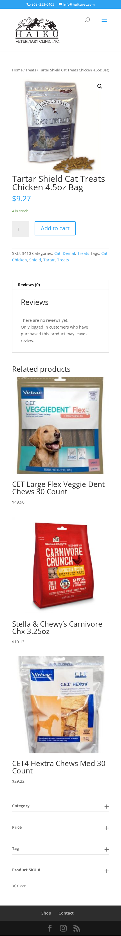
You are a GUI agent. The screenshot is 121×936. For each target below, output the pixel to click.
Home (17, 70)
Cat (57, 253)
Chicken (19, 260)
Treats (31, 70)
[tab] (60, 285)
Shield (35, 260)
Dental (69, 253)
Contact (66, 913)
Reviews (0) (29, 284)
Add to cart (55, 228)
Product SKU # (26, 869)
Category (21, 805)
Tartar (49, 260)
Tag (15, 848)
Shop (46, 913)
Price (17, 827)
